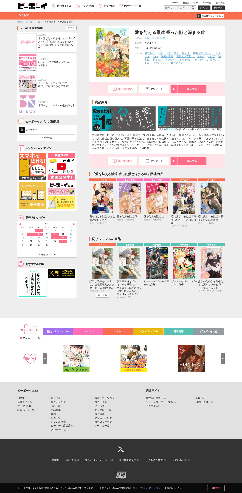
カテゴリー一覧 (31, 338)
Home (19, 22)
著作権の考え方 (127, 460)
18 (63, 237)
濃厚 (212, 59)
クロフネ (151, 406)
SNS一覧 (207, 2)
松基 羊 (161, 38)
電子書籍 (179, 331)
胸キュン (158, 59)
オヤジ (200, 56)
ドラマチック (199, 59)
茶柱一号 (149, 38)
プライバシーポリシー (151, 488)
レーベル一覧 (102, 425)
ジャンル (204, 7)
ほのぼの (184, 59)
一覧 (72, 27)
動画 (53, 414)
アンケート (156, 89)
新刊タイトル (64, 6)
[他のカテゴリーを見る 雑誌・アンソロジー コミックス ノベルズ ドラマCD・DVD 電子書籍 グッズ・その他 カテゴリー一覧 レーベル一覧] (210, 16)
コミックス (88, 331)
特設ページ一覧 (132, 6)
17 (55, 237)
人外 (155, 56)
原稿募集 (220, 2)
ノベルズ (30, 22)
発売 (190, 2)
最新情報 (56, 398)
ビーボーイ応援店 (61, 425)
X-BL (198, 398)
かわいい (171, 59)
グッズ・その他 (209, 331)
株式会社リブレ (154, 398)
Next (74, 224)
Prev (20, 224)
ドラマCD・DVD (148, 331)
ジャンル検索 (58, 421)
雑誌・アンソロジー (58, 331)
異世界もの (177, 63)
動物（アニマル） (203, 53)
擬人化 (186, 53)
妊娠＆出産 (167, 56)
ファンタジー (160, 63)
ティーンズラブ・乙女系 (159, 402)
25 (63, 241)
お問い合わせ (179, 460)
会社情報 (71, 460)
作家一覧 (218, 7)
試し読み (102, 295)
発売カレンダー (48, 254)
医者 (160, 53)
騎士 (176, 53)
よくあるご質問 (154, 460)
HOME (175, 2)
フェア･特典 (87, 6)
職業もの (149, 53)
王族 (168, 53)
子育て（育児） (185, 56)
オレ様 (211, 56)
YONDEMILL (202, 402)
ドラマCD (109, 6)
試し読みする (125, 89)
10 (55, 234)
